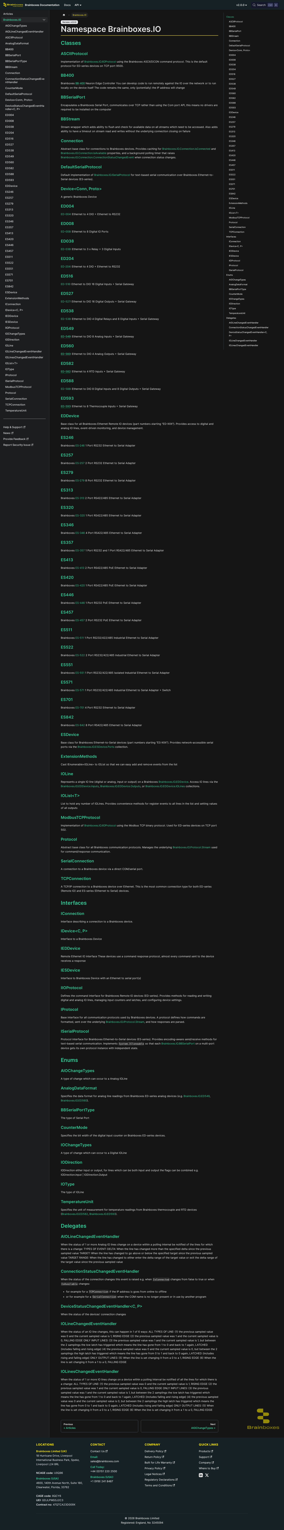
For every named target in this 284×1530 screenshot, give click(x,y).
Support (204, 1457)
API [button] (77, 5)
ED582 (67, 363)
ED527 (67, 293)
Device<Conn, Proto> (81, 188)
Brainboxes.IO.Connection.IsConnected (186, 148)
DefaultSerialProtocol (81, 167)
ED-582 (66, 371)
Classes (230, 17)
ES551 (67, 664)
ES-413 (79, 567)
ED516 (67, 276)
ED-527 (65, 301)
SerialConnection (77, 861)
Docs (67, 5)
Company (205, 1462)
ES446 (67, 594)
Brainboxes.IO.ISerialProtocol (112, 175)
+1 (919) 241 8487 (101, 1481)
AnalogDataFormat (79, 1088)
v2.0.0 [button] (240, 5)
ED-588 (66, 388)
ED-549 (66, 336)
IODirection (71, 1162)
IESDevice (70, 970)
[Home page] (64, 15)
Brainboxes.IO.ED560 (74, 1100)
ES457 (67, 612)
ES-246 (80, 445)
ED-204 (65, 266)
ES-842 (80, 725)
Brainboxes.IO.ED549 (197, 1096)
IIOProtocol (71, 987)
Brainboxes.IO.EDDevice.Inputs (80, 786)
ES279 (67, 472)
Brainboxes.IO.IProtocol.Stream (125, 1021)
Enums (229, 275)
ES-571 (79, 690)
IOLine (67, 773)
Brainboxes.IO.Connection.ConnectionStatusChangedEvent (97, 157)
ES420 (67, 577)
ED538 (67, 311)
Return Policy (153, 1457)
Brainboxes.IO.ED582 (75, 1214)
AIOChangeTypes (77, 1070)
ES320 (67, 507)
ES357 (67, 542)
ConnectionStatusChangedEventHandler (100, 1271)
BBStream (70, 119)
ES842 (67, 717)
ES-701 (79, 707)
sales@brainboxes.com (104, 1461)
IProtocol (69, 1009)
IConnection (72, 913)
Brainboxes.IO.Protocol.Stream (192, 847)
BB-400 (80, 83)
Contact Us (97, 1451)
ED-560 (66, 353)
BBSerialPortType (78, 1110)
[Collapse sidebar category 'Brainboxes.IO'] (44, 19)
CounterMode (74, 1127)
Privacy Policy (153, 1468)
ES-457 (80, 620)
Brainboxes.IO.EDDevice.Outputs (120, 786)
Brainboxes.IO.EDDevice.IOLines (165, 786)
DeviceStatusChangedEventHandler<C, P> (101, 1306)
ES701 (67, 699)
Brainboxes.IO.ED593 (102, 1214)
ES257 (67, 455)
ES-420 (80, 585)
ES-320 (80, 515)
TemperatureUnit (77, 1201)
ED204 (67, 258)
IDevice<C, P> (74, 931)
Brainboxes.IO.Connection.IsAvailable (83, 153)
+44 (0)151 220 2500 (103, 1471)
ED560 (67, 346)
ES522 (67, 647)
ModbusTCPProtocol (80, 817)
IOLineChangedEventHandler (89, 1323)
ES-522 (80, 655)
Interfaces (231, 236)
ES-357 (80, 550)
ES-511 (79, 637)
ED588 (67, 380)
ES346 (67, 524)
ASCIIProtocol (74, 53)
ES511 (66, 629)
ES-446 (80, 602)
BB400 (67, 75)
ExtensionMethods (79, 756)
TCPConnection (76, 878)
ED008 (67, 223)
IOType (67, 1184)
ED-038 (66, 249)
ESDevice (70, 734)
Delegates (231, 318)
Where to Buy (207, 1468)
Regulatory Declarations (160, 1479)
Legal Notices (153, 1474)
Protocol (69, 839)
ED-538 (66, 319)
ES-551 (79, 672)
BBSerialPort (73, 97)
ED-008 (66, 231)
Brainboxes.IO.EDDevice (173, 781)
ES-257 (79, 463)
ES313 (67, 490)
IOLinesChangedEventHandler (90, 1371)
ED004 (67, 206)
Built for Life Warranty (158, 1462)
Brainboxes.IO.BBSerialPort (178, 1043)
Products (204, 1451)
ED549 (67, 328)
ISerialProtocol (75, 1031)
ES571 (67, 682)
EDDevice (70, 415)
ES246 (67, 437)
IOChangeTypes (76, 1144)
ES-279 (79, 480)
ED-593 (66, 406)
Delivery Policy (154, 1451)
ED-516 (65, 284)
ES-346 (80, 532)
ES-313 (79, 498)
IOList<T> (70, 795)
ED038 (67, 241)
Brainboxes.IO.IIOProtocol (100, 61)
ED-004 (66, 214)
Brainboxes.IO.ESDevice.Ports (96, 746)
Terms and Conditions (158, 1485)
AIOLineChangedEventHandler (90, 1236)
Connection (72, 140)
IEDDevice (70, 948)
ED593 (67, 398)
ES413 (67, 559)
